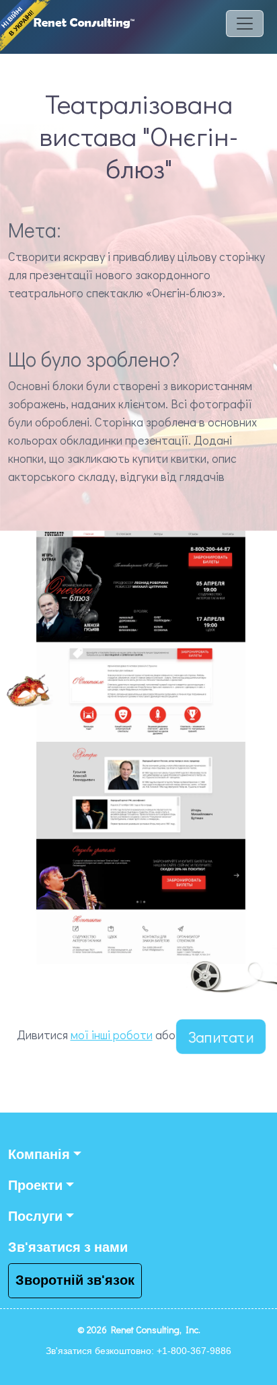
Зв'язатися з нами (68, 1247)
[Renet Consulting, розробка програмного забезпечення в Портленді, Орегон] (84, 30)
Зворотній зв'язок (74, 1280)
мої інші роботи (112, 1034)
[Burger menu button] (245, 30)
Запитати (221, 1036)
